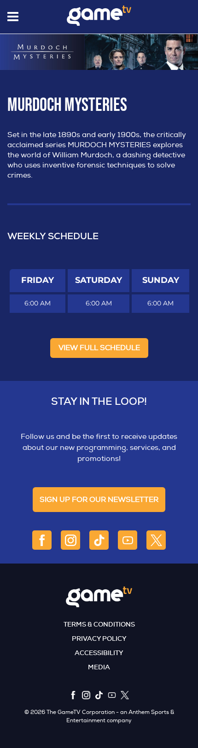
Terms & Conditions (99, 624)
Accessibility (99, 653)
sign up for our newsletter (99, 499)
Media (99, 667)
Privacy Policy (99, 638)
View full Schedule (99, 347)
